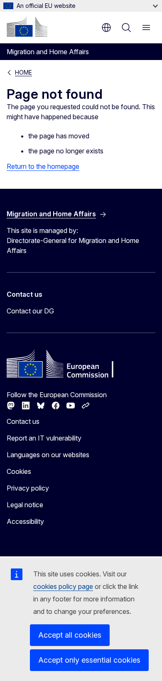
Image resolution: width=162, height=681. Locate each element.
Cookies (19, 471)
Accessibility (25, 521)
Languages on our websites (48, 455)
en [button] (106, 27)
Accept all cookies (69, 635)
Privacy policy (28, 488)
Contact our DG (30, 311)
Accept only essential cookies (89, 660)
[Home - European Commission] (27, 27)
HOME (23, 72)
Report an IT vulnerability (44, 438)
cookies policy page (63, 586)
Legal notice (25, 505)
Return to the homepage (43, 166)
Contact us (23, 421)
